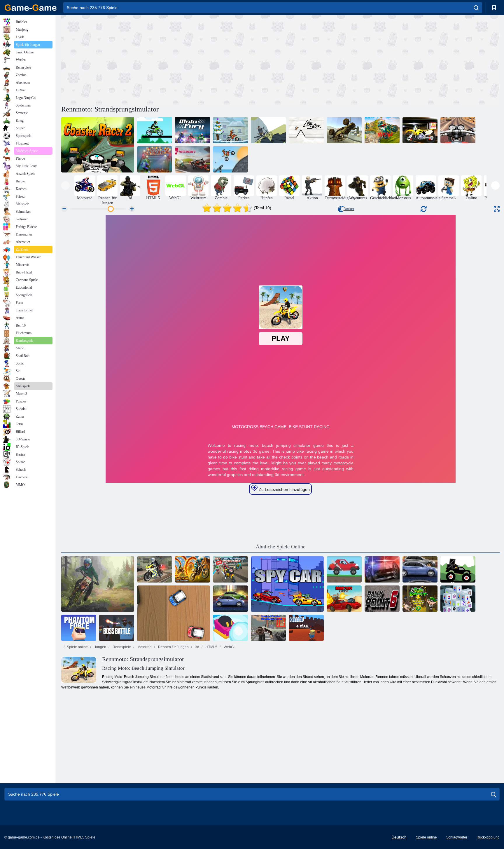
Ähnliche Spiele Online (280, 547)
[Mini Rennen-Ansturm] (173, 613)
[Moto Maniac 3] (97, 584)
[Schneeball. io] (230, 628)
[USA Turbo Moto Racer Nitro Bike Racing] (230, 569)
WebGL (229, 647)
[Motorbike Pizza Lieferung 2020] (420, 130)
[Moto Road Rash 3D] (457, 130)
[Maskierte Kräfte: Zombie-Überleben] (268, 628)
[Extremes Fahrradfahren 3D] (154, 569)
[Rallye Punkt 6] (382, 598)
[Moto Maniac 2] (154, 159)
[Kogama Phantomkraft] (78, 628)
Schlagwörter (456, 837)
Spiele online (77, 647)
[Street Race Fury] (420, 569)
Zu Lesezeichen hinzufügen (284, 489)
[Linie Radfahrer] (306, 130)
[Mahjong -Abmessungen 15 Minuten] (457, 598)
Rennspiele (121, 647)
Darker (349, 209)
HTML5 (211, 647)
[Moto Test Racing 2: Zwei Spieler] (382, 130)
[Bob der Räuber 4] (420, 598)
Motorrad (144, 647)
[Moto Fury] (192, 130)
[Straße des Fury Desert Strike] (344, 598)
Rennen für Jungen (173, 647)
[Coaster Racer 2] (97, 144)
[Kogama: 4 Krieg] (306, 628)
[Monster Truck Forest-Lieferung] (457, 569)
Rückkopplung (488, 837)
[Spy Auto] (287, 584)
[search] (476, 7)
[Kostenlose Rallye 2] (344, 130)
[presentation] (65, 185)
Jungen (99, 647)
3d (196, 647)
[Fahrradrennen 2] (154, 130)
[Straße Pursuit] (382, 569)
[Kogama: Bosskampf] (116, 628)
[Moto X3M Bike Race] (230, 159)
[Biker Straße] (268, 130)
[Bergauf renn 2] (344, 569)
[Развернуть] (497, 209)
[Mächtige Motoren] (230, 598)
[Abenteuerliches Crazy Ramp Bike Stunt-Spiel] (192, 569)
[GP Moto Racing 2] (192, 159)
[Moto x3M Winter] (230, 130)
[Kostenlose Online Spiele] (30, 7)
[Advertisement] (171, 59)
